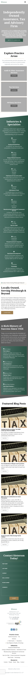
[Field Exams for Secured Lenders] (14, 175)
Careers (6, 662)
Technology (17, 657)
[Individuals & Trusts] (14, 190)
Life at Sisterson (7, 363)
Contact (22, 662)
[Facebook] (14, 629)
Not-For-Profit (6, 655)
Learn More (14, 75)
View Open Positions (8, 386)
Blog (18, 662)
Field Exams (11, 640)
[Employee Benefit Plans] (14, 143)
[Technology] (14, 267)
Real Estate (10, 657)
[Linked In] (12, 629)
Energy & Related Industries (9, 649)
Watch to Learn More (14, 40)
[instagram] (16, 629)
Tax (19, 636)
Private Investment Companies (17, 655)
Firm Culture (6, 351)
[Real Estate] (14, 255)
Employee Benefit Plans (14, 647)
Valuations (19, 640)
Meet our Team (7, 375)
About (14, 662)
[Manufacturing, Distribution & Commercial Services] (14, 208)
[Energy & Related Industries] (14, 158)
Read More (5, 438)
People (10, 662)
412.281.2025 (16, 617)
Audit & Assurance (12, 636)
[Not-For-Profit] (14, 227)
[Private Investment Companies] (14, 242)
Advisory (14, 638)
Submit (14, 598)
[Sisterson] (9, 2)
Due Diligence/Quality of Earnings (15, 643)
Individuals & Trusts (21, 649)
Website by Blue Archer (14, 669)
